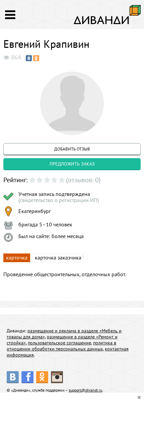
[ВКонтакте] (29, 58)
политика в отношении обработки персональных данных (61, 346)
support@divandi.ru (85, 390)
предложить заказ (72, 164)
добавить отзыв (72, 149)
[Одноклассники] (36, 58)
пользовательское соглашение (59, 343)
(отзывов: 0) (83, 180)
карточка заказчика (58, 257)
